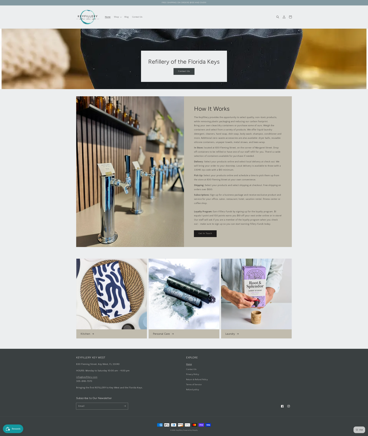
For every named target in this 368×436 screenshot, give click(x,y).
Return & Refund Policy (197, 379)
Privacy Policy (192, 374)
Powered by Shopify (190, 430)
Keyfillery (179, 430)
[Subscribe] (125, 406)
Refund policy (192, 389)
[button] (278, 17)
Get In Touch (205, 233)
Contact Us (184, 71)
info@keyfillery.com (86, 377)
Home (189, 364)
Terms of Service (194, 384)
